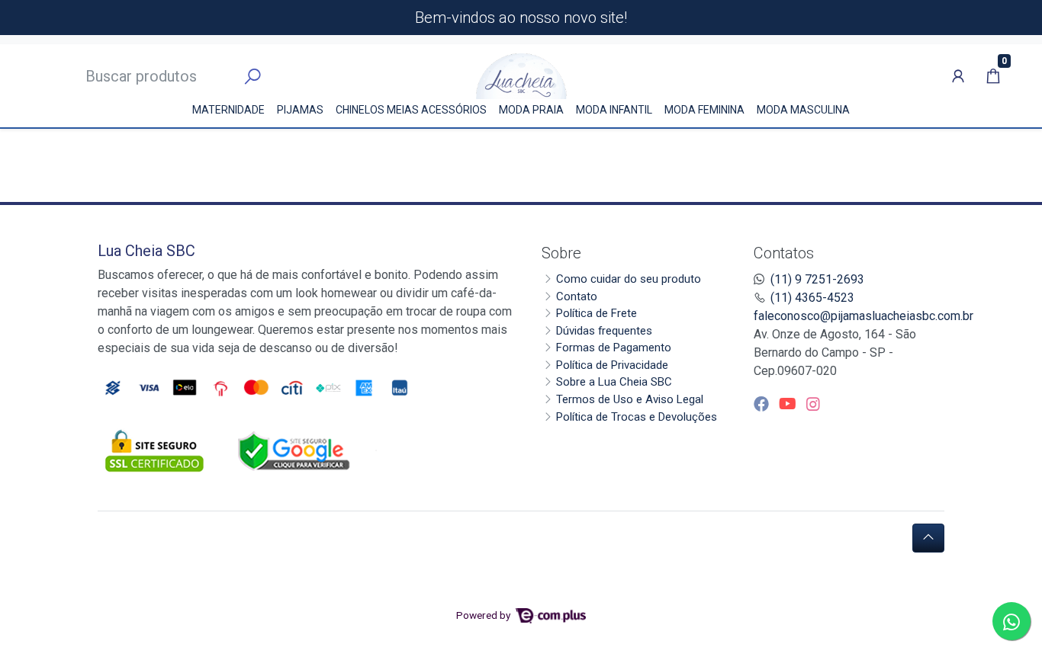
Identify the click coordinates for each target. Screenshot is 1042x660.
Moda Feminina (704, 110)
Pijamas (300, 110)
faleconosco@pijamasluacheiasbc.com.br (863, 316)
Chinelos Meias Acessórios (411, 110)
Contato (576, 296)
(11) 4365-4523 (812, 297)
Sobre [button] (561, 253)
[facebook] (763, 404)
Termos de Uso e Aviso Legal (629, 399)
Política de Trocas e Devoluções (636, 417)
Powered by (484, 615)
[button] (958, 76)
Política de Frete (596, 313)
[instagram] (813, 404)
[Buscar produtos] (252, 77)
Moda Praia (531, 110)
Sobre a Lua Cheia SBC (614, 382)
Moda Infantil (614, 110)
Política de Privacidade (612, 365)
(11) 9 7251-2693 (817, 279)
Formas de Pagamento (613, 347)
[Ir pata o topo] (928, 538)
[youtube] (789, 404)
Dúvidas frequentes (604, 331)
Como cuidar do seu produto (628, 279)
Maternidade (228, 110)
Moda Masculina (803, 110)
